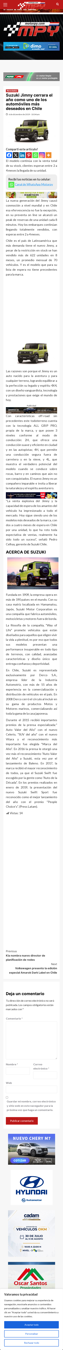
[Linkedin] (22, 155)
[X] (16, 155)
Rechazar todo (31, 1342)
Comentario (14, 1018)
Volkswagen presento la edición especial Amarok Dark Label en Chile (33, 968)
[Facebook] (9, 155)
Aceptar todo (32, 1324)
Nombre (12, 1064)
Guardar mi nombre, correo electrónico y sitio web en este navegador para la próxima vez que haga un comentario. (31, 1105)
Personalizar (31, 1333)
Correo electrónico (41, 1066)
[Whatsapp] (35, 155)
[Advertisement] (31, 310)
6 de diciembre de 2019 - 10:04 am (24, 114)
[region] (31, 1319)
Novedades (12, 91)
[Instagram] (42, 155)
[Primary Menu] (6, 4)
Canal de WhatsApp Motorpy (34, 184)
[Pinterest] (29, 155)
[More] (48, 155)
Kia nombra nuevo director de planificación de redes (25, 955)
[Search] (57, 4)
